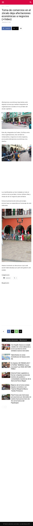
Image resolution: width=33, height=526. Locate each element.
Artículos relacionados (12, 340)
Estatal (7, 6)
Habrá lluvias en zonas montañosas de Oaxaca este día (20, 357)
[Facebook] (8, 331)
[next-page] (5, 407)
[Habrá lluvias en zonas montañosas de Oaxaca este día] (6, 357)
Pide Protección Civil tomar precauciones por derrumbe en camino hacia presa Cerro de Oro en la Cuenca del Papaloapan (21, 399)
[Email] (20, 331)
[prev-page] (3, 407)
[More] (21, 28)
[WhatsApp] (16, 331)
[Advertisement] (16, 48)
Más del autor (23, 340)
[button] (3, 2)
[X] (12, 331)
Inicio (3, 6)
